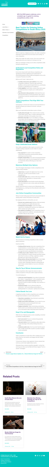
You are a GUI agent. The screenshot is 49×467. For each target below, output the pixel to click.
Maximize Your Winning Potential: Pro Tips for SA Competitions (34, 399)
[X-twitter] (42, 4)
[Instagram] (40, 4)
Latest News (5, 27)
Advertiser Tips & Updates (8, 32)
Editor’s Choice (5, 29)
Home (3, 24)
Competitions (5, 35)
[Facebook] (38, 4)
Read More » (7, 443)
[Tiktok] (45, 4)
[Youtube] (44, 456)
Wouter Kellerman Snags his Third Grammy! (13, 432)
